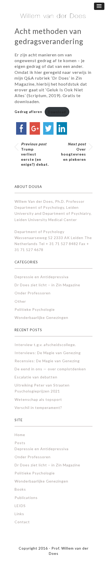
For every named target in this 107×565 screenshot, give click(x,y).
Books (20, 489)
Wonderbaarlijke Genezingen (41, 317)
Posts (20, 443)
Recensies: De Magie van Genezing (47, 361)
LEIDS (20, 505)
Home (20, 434)
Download (57, 112)
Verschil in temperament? (38, 407)
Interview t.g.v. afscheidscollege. (45, 344)
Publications (26, 497)
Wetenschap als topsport (38, 399)
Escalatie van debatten (36, 377)
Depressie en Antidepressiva (42, 277)
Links (19, 514)
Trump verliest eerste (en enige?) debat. (35, 154)
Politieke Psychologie (35, 309)
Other (20, 301)
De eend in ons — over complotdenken (50, 369)
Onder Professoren (33, 293)
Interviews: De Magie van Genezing (48, 352)
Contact (22, 522)
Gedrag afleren (28, 112)
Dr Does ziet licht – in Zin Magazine (47, 285)
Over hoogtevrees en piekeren (73, 152)
